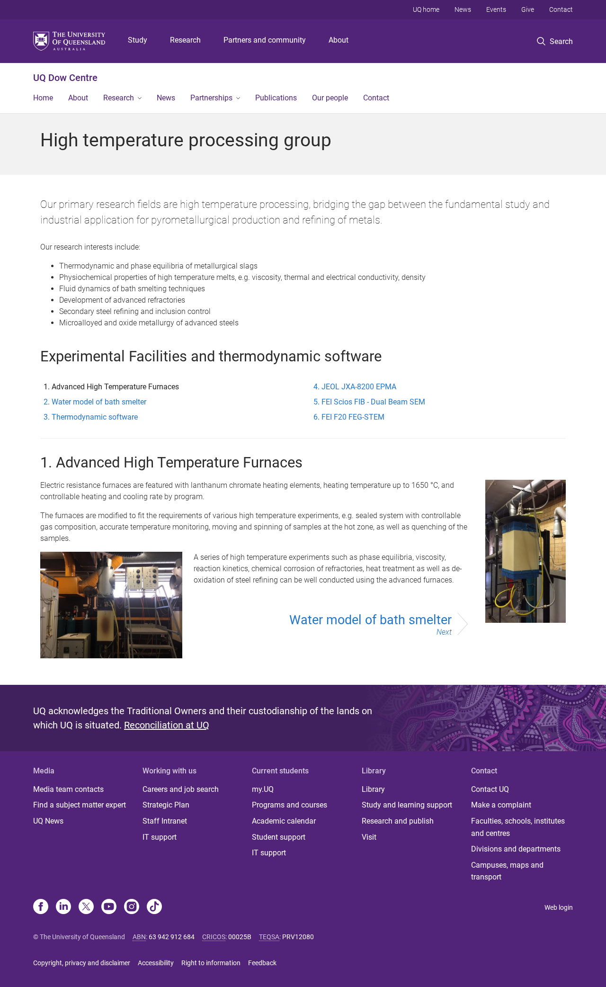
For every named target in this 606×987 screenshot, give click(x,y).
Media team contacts (68, 789)
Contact (561, 9)
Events (496, 9)
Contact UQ (490, 789)
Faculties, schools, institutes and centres (518, 827)
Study (137, 40)
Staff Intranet (165, 821)
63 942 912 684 (172, 937)
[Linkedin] (63, 907)
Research (185, 40)
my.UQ (263, 789)
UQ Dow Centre (65, 77)
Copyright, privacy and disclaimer (81, 963)
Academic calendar (284, 821)
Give (527, 9)
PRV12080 (298, 937)
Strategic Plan (166, 804)
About (338, 40)
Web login (558, 907)
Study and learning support (407, 804)
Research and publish (398, 821)
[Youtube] (108, 907)
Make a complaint (501, 804)
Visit (369, 837)
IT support (160, 837)
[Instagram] (131, 907)
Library (373, 789)
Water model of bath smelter (370, 624)
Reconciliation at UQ (166, 725)
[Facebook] (40, 907)
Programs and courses (289, 804)
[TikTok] (154, 907)
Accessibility (156, 963)
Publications (276, 97)
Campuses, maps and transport (507, 871)
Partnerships (211, 97)
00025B (239, 937)
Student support (278, 837)
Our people (330, 97)
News (462, 9)
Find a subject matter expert (79, 804)
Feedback (262, 963)
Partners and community (264, 40)
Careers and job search (181, 789)
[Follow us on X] (86, 907)
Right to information (211, 963)
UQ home (426, 9)
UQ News (48, 821)
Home (43, 97)
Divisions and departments (516, 848)
